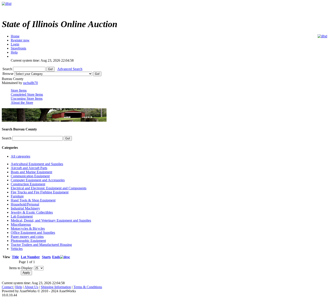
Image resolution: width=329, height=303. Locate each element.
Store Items (19, 90)
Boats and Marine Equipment (31, 172)
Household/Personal (25, 204)
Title (15, 257)
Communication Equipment (30, 176)
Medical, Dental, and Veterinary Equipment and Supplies (51, 220)
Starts (46, 257)
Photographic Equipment (28, 240)
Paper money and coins (27, 236)
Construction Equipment (28, 184)
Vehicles (17, 249)
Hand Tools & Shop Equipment (33, 200)
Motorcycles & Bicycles (28, 228)
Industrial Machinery (25, 208)
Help (18, 287)
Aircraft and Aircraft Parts (29, 168)
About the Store (22, 102)
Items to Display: (21, 268)
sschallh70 (30, 83)
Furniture (17, 196)
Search (7, 69)
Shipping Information (56, 287)
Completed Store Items (27, 94)
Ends (56, 257)
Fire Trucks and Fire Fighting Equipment (39, 192)
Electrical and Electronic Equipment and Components (48, 188)
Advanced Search (69, 69)
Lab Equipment (22, 216)
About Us (31, 287)
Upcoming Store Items (27, 98)
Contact (8, 287)
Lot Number (30, 257)
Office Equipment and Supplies (33, 232)
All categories (20, 156)
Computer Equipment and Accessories (38, 180)
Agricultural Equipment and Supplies (37, 164)
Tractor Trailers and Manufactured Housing (41, 245)
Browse (8, 74)
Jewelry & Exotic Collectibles (32, 212)
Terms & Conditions (87, 287)
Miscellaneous (21, 224)
